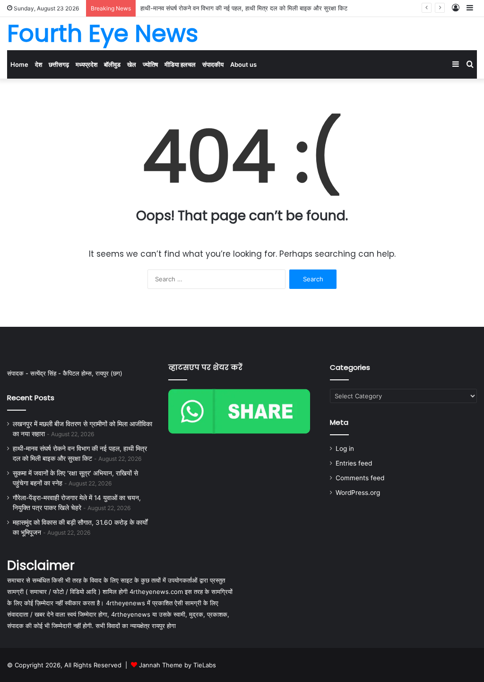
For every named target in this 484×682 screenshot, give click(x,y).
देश (38, 64)
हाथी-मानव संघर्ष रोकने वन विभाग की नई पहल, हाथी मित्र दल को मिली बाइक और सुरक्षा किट (243, 8)
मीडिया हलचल (180, 64)
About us (243, 64)
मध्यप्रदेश (86, 64)
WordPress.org (358, 492)
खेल (131, 64)
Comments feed (360, 478)
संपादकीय (213, 64)
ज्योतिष (150, 64)
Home (19, 64)
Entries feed (354, 463)
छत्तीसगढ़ (59, 64)
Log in (345, 448)
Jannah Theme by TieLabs (177, 665)
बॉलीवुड (112, 64)
